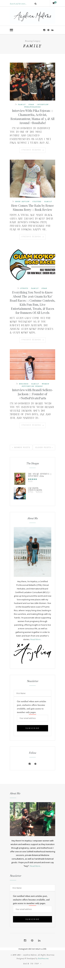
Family (22, 104)
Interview (43, 104)
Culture (36, 201)
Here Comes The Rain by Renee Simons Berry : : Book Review (32, 207)
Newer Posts (21, 447)
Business (23, 384)
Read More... (36, 639)
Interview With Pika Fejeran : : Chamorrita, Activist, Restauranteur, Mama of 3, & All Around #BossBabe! (32, 116)
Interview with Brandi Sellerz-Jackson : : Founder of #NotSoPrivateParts (32, 394)
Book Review (22, 201)
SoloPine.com (43, 958)
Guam (31, 104)
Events (24, 288)
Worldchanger (32, 107)
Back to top (31, 963)
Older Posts (43, 447)
